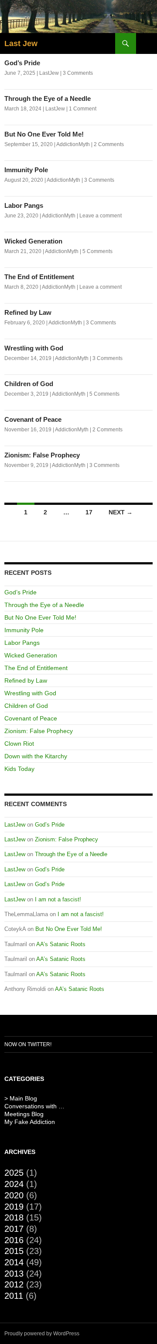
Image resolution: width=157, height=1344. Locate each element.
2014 (14, 1262)
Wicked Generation (33, 241)
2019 (14, 1206)
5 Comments (97, 251)
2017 (14, 1229)
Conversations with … (34, 1106)
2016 (14, 1240)
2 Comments (109, 144)
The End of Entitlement (39, 276)
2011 (13, 1296)
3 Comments (78, 73)
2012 (14, 1284)
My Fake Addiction (29, 1121)
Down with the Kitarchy (35, 756)
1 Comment (82, 109)
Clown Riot (19, 743)
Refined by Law (27, 312)
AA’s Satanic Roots (60, 944)
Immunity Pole (26, 169)
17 (88, 512)
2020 (14, 1195)
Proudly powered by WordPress (41, 1334)
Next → (121, 512)
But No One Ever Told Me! (44, 134)
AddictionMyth (73, 144)
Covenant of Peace (32, 419)
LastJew (49, 73)
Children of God (28, 383)
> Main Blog (20, 1098)
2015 (14, 1251)
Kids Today (19, 768)
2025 (14, 1172)
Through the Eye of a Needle (47, 98)
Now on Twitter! (27, 1044)
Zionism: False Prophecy (42, 455)
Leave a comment (100, 216)
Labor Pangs (23, 205)
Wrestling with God (33, 348)
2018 (14, 1217)
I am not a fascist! (58, 899)
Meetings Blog (24, 1114)
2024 (14, 1184)
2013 (14, 1273)
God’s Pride (22, 63)
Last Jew (21, 43)
